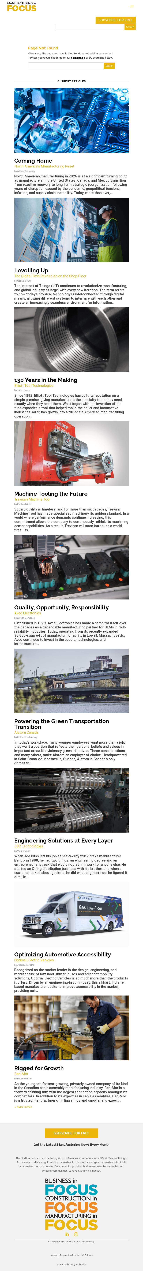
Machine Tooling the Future (51, 495)
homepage (78, 57)
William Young (24, 280)
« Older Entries (23, 1107)
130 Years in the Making (45, 382)
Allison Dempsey (26, 171)
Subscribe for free (116, 20)
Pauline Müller (24, 504)
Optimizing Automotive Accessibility (62, 956)
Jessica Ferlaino (25, 965)
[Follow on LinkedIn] (67, 1234)
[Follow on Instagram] (76, 1234)
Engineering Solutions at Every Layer (63, 842)
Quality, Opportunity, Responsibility (61, 609)
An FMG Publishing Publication (71, 1264)
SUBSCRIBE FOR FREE (71, 1133)
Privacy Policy (87, 1241)
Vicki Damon (23, 390)
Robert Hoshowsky (27, 737)
